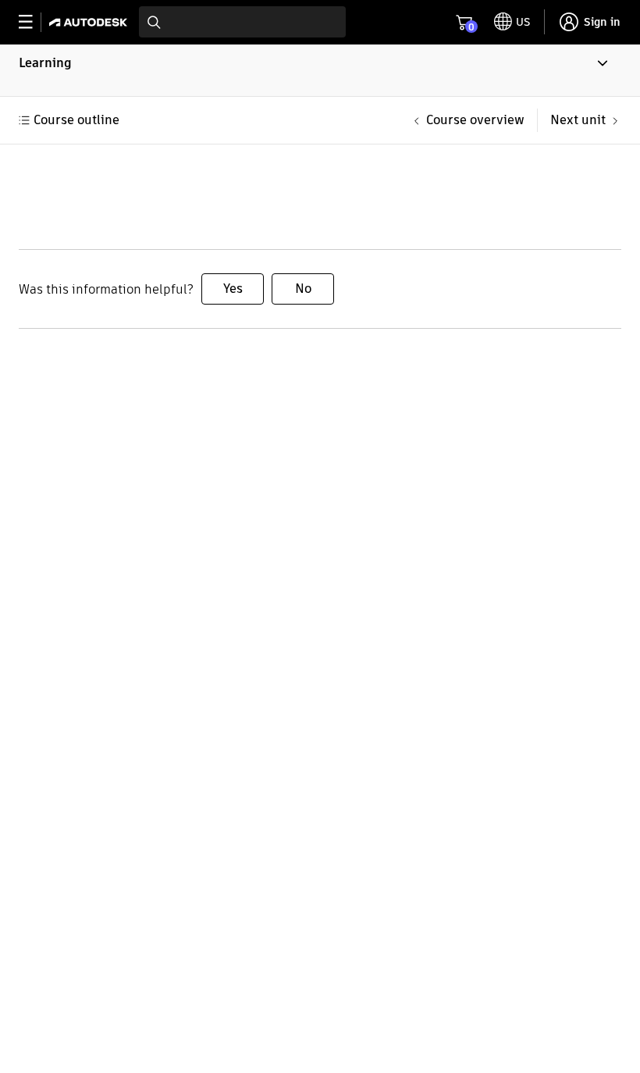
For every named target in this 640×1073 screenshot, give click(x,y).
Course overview (475, 120)
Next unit (578, 120)
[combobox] (242, 21)
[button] (320, 70)
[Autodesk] (90, 22)
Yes (233, 289)
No (303, 289)
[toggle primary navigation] (34, 22)
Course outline (76, 120)
